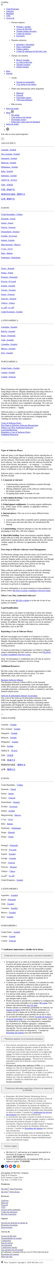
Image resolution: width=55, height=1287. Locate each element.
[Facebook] (6, 1167)
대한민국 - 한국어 (9, 180)
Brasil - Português (8, 336)
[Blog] (18, 1167)
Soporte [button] (9, 73)
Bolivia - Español (8, 331)
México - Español (8, 349)
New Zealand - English (10, 154)
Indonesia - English (9, 176)
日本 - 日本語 (7, 185)
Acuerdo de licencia (43, 1017)
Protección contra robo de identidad (25, 122)
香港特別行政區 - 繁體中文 (13, 194)
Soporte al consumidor (25, 82)
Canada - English (8, 372)
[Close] (2, 714)
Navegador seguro (23, 98)
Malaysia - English (8, 163)
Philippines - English (9, 167)
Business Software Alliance (12, 680)
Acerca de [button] (10, 18)
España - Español (8, 286)
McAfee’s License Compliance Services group (31, 590)
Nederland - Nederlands (10, 258)
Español (12, 854)
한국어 (14, 751)
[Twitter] (2, 1167)
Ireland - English (7, 240)
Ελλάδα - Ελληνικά (9, 236)
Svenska (12, 858)
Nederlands (16, 828)
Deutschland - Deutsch (10, 232)
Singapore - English (9, 158)
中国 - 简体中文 (8, 189)
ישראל (10, 819)
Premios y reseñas (23, 27)
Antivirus (10, 11)
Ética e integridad (23, 47)
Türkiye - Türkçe (8, 303)
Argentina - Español (9, 327)
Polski (10, 837)
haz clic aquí (32, 1005)
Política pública (22, 49)
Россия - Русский (8, 281)
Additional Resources (9, 434)
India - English (7, 171)
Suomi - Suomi (7, 223)
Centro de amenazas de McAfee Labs (31, 51)
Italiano (10, 824)
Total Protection (12, 9)
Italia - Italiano (7, 253)
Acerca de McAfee (24, 29)
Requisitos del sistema (15, 1033)
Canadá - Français (8, 377)
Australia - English (8, 150)
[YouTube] (10, 1167)
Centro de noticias (23, 34)
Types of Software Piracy (11, 423)
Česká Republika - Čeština (12, 214)
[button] (10, 113)
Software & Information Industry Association (19, 696)
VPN (8, 16)
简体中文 (11, 760)
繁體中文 (21, 765)
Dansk (13, 789)
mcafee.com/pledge (14, 1082)
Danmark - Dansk (8, 219)
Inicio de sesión (12, 108)
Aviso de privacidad (14, 1019)
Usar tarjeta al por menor (26, 84)
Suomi (11, 794)
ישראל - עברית (7, 249)
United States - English (10, 368)
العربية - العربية (7, 307)
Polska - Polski (7, 273)
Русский (12, 850)
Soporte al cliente (13, 1010)
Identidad (10, 13)
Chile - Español (7, 340)
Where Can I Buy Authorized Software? (17, 428)
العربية (11, 876)
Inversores (20, 36)
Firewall (19, 95)
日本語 (10, 755)
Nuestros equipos (23, 64)
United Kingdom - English (12, 312)
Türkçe (12, 871)
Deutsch (16, 802)
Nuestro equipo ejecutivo (26, 31)
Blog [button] (8, 71)
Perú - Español (7, 353)
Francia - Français (8, 227)
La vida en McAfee (24, 62)
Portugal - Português (9, 277)
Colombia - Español (9, 344)
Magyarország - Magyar (10, 245)
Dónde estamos (22, 67)
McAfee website (22, 600)
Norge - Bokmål (7, 268)
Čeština (20, 785)
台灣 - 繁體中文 (8, 199)
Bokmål (11, 832)
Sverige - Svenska (8, 290)
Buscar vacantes (22, 60)
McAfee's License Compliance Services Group (26, 653)
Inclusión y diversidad (25, 44)
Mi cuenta (15, 115)
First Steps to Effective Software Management (19, 425)
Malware (20, 93)
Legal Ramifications (9, 430)
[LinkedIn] (14, 1167)
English (13, 725)
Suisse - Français (8, 294)
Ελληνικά (13, 806)
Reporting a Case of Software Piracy (16, 432)
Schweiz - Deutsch (8, 299)
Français (12, 798)
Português (14, 845)
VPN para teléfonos (24, 100)
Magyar (18, 815)
